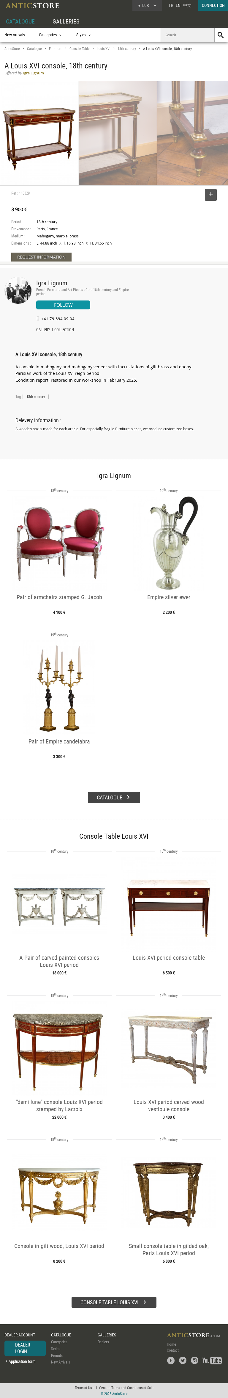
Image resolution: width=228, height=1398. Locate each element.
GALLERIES (66, 21)
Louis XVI (103, 48)
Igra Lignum (51, 282)
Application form (22, 1361)
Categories (59, 1341)
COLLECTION (64, 330)
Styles (55, 1348)
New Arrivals (14, 34)
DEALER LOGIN (22, 1348)
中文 (187, 5)
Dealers (103, 1341)
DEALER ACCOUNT (19, 1335)
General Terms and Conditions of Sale (126, 1387)
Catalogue (34, 48)
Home (171, 1344)
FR (171, 5)
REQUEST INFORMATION (41, 257)
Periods (57, 1355)
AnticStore (12, 48)
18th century (127, 48)
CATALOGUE (20, 21)
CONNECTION (213, 5)
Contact (173, 1350)
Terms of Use (84, 1387)
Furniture (55, 48)
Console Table (79, 48)
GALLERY (43, 330)
